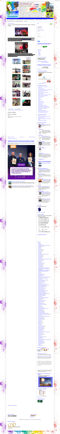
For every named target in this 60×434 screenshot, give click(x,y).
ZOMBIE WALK (40, 345)
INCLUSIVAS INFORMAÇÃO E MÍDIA (43, 293)
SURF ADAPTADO (40, 341)
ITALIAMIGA (39, 296)
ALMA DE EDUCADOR (41, 141)
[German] (43, 349)
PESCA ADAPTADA (40, 311)
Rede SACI (39, 109)
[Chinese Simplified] (46, 350)
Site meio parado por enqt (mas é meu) (43, 111)
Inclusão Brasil (40, 99)
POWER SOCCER (40, 317)
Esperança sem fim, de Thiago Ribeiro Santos (44, 116)
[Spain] (45, 349)
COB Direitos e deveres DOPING (46, 163)
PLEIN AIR (39, 315)
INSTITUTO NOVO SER (41, 295)
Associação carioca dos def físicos (42, 90)
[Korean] (43, 350)
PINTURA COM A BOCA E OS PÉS (42, 313)
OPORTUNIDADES (40, 307)
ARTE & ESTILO (40, 249)
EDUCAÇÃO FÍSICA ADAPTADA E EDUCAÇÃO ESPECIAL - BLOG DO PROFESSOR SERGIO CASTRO (44, 162)
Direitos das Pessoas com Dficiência (43, 95)
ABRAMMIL (39, 244)
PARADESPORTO (40, 310)
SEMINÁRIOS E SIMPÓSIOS (42, 336)
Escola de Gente (40, 97)
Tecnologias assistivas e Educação (42, 112)
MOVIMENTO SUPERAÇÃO (42, 304)
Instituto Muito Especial (41, 102)
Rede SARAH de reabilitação (42, 110)
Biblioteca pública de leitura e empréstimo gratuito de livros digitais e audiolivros (46, 193)
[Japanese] (41, 350)
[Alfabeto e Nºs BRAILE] (44, 232)
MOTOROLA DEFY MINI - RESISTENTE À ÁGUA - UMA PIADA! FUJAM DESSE (22, 185)
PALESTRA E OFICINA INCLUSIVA (42, 308)
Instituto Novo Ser (40, 103)
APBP (39, 248)
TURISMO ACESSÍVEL (41, 342)
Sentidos (39, 185)
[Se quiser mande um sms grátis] (41, 59)
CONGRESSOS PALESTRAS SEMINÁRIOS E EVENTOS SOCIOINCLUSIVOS (44, 271)
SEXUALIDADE (40, 337)
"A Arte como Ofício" (41, 123)
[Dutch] (48, 349)
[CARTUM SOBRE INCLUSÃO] (45, 356)
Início (7, 19)
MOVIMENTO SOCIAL (41, 303)
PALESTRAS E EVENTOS (20, 19)
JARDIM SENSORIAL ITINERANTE (42, 297)
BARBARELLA (40, 174)
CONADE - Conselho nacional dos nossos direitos (44, 94)
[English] (39, 349)
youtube (39, 54)
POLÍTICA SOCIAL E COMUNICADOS (43, 316)
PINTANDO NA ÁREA (41, 312)
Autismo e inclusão (40, 91)
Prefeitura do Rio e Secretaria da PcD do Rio (44, 107)
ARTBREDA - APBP (41, 147)
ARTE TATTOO (40, 251)
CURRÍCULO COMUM (12, 19)
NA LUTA (39, 305)
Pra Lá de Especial (40, 318)
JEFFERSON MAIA (40, 298)
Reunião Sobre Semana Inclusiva (46, 198)
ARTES (39, 252)
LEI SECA (39, 299)
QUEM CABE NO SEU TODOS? (42, 120)
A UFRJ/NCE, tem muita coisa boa (42, 86)
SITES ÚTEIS (45, 19)
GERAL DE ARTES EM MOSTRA (42, 290)
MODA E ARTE (40, 302)
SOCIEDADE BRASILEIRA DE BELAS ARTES (44, 339)
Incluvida (39, 100)
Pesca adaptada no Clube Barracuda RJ (43, 106)
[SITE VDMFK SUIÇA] (49, 82)
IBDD (39, 98)
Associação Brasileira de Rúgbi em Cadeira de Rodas (45, 89)
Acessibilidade (40, 135)
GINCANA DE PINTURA (41, 291)
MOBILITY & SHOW (40, 301)
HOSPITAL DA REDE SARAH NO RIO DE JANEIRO (18, 181)
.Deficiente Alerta (40, 129)
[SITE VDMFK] (41, 83)
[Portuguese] (40, 350)
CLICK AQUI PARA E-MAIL (45, 62)
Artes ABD (39, 253)
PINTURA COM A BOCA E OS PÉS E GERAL (44, 314)
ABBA (39, 243)
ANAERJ (39, 247)
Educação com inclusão (41, 96)
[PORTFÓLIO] (44, 79)
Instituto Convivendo (41, 101)
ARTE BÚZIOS (40, 250)
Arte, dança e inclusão (41, 88)
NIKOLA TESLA (44, 142)
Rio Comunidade (40, 178)
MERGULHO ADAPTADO (41, 300)
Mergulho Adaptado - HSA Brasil (42, 105)
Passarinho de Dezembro (45, 124)
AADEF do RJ (40, 87)
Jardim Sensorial (40, 104)
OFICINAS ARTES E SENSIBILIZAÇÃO (29, 19)
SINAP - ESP (40, 338)
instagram (39, 53)
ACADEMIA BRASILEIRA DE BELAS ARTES (44, 245)
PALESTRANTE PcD (41, 309)
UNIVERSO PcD (40, 343)
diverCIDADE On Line (41, 159)
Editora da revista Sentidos (41, 115)
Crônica (39, 272)
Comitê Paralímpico (40, 93)
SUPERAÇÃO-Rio (40, 340)
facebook (39, 51)
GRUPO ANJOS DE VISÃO (41, 292)
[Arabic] (45, 350)
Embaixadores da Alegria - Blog (42, 168)
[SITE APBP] (45, 82)
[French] (41, 349)
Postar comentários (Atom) (13, 138)
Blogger (40, 419)
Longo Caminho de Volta (41, 117)
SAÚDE (39, 335)
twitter (39, 52)
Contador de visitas (32, 417)
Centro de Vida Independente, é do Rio (43, 92)
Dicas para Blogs (40, 153)
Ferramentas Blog (39, 351)
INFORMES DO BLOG (41, 294)
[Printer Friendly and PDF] (51, 24)
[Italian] (46, 349)
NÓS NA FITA (40, 306)
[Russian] (38, 350)
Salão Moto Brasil (40, 334)
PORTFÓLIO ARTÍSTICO (39, 19)
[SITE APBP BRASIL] (40, 82)
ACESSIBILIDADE (40, 246)
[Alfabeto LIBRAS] (41, 212)
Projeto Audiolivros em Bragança (42, 108)
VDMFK (39, 344)
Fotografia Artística (40, 289)
